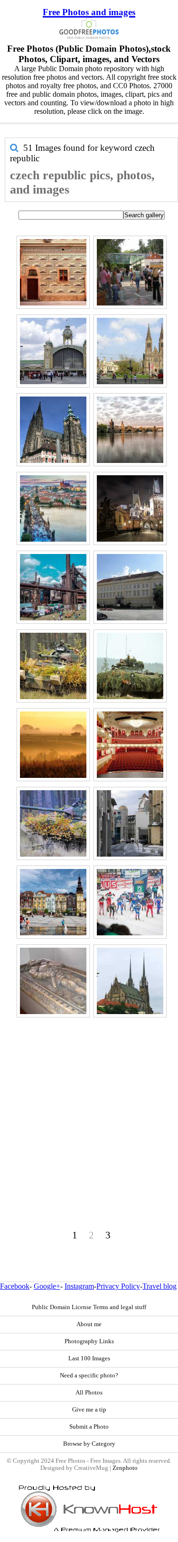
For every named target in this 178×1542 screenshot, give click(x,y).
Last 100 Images (89, 1358)
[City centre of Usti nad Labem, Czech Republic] (130, 823)
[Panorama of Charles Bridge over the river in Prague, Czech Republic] (130, 429)
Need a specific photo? (89, 1375)
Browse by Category (89, 1443)
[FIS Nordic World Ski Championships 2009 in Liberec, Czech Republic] (130, 902)
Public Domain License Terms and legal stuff (89, 1307)
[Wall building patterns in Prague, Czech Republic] (53, 272)
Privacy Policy (118, 1286)
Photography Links (89, 1341)
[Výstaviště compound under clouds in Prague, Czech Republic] (53, 351)
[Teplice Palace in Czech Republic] (130, 587)
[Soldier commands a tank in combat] (53, 665)
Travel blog (159, 1286)
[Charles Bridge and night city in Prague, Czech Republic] (130, 508)
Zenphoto (125, 1468)
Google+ (47, 1286)
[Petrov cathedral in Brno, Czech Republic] (130, 980)
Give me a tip (89, 1409)
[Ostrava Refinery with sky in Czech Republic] (53, 587)
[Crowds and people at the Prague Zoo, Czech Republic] (130, 272)
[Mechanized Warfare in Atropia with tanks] (53, 823)
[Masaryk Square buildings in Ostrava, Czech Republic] (53, 902)
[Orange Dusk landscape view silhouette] (53, 744)
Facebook (14, 1286)
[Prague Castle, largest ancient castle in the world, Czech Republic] (53, 429)
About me (89, 1324)
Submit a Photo (89, 1426)
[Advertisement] (89, 1109)
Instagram (79, 1286)
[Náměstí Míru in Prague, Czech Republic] (130, 351)
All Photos (89, 1392)
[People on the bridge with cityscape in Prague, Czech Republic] (53, 508)
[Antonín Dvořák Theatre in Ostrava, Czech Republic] (130, 744)
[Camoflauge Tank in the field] (130, 665)
